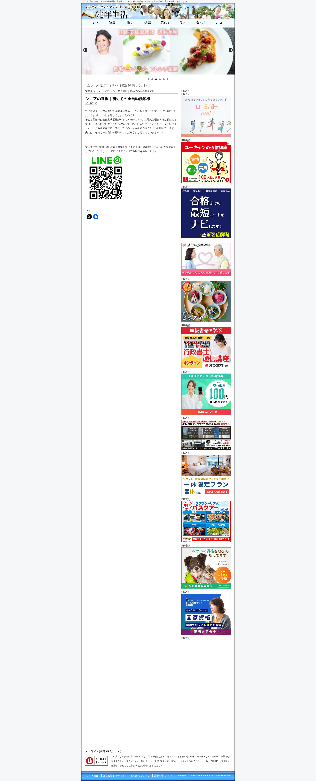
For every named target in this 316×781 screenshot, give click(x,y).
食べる (201, 23)
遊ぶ (218, 23)
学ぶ (183, 23)
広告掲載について (163, 775)
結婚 (147, 23)
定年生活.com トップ (97, 91)
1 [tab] (148, 79)
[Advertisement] (206, 689)
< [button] (85, 50)
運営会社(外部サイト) (114, 775)
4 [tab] (160, 79)
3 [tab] (156, 79)
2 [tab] (152, 79)
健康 (112, 23)
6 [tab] (167, 79)
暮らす (165, 23)
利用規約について (140, 775)
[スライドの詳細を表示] (158, 51)
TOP (94, 23)
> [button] (230, 50)
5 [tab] (164, 79)
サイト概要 (92, 775)
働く (130, 23)
